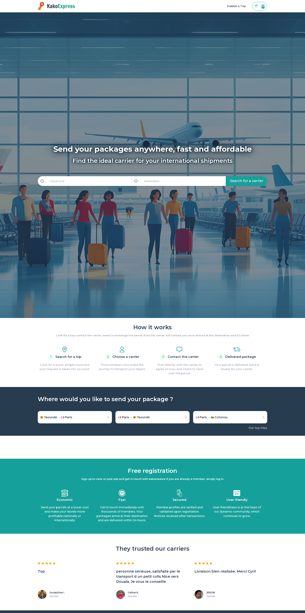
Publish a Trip (236, 6)
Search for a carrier (246, 181)
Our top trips (258, 428)
